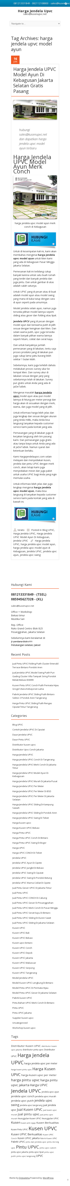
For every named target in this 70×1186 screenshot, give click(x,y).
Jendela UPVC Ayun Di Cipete (27, 862)
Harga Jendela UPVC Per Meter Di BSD (31, 791)
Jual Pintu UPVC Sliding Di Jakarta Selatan (33, 922)
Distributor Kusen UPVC (26, 1046)
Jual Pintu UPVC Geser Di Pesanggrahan (32, 902)
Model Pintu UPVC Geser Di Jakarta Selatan (34, 992)
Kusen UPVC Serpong (23, 967)
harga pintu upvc (25, 1080)
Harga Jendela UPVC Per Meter (28, 786)
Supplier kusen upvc (22, 1017)
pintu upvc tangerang (25, 1156)
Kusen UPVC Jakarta (22, 957)
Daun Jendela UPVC (22, 734)
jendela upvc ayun (50, 1091)
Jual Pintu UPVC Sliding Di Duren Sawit (31, 917)
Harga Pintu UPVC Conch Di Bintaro (30, 837)
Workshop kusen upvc (24, 1027)
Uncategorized (20, 1022)
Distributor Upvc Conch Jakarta (28, 749)
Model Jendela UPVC (22, 977)
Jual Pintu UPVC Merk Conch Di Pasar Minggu (35, 907)
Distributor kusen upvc (24, 744)
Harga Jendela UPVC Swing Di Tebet (30, 817)
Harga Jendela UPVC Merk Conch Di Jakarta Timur (34, 766)
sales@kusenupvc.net (22, 605)
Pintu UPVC (18, 1007)
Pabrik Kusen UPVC (48, 1138)
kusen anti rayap (28, 1123)
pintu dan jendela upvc (36, 1142)
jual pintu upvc (28, 1114)
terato (21, 530)
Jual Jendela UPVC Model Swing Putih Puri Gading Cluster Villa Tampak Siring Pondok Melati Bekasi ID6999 (34, 676)
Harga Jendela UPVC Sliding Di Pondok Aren (34, 812)
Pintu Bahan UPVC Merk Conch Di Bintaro (33, 1002)
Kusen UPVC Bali (20, 932)
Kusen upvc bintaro (22, 942)
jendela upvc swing (30, 554)
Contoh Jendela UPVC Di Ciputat (28, 729)
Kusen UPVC (18, 927)
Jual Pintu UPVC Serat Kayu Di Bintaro (31, 912)
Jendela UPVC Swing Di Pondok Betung (32, 877)
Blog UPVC (48, 530)
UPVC (39, 1156)
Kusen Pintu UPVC (19, 1129)
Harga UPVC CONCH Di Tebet (27, 852)
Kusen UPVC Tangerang (24, 972)
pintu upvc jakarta (19, 1152)
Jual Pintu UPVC (20, 892)
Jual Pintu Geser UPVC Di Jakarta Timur (32, 887)
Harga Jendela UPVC (24, 533)
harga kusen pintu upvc (21, 1069)
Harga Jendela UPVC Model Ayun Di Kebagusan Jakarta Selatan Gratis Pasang (34, 80)
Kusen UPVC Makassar (24, 962)
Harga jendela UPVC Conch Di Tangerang (33, 759)
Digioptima (24, 1178)
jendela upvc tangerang (31, 1105)
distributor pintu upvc (33, 1049)
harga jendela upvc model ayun (38, 544)
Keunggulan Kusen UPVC (29, 1118)
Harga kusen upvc (21, 822)
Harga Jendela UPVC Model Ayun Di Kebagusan (30, 774)
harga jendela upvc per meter (40, 1063)
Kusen (15, 1122)
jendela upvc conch (22, 1096)
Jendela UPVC (20, 540)
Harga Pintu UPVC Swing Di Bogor (29, 842)
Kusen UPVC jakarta (29, 1138)
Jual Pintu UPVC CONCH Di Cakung (29, 897)
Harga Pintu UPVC (21, 832)
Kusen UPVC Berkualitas (26, 1134)
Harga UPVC (18, 847)
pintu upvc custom (48, 1148)
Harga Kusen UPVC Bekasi (25, 827)
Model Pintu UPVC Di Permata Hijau (30, 987)
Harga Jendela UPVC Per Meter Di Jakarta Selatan (33, 798)
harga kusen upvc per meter (39, 1075)
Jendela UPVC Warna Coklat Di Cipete (31, 882)
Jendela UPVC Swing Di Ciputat (27, 872)
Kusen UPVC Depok (22, 952)
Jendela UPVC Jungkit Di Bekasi (28, 867)
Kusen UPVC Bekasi (22, 937)
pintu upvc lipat (36, 1152)
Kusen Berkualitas (47, 1122)
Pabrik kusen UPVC (22, 997)
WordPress (48, 1178)
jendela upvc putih (22, 1100)
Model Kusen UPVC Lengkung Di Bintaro (32, 982)
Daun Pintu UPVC (21, 739)
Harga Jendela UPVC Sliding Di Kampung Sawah (32, 806)
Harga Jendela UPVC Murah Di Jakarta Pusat (34, 781)
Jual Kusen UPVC (29, 1109)
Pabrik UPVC (18, 1141)
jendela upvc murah (45, 1096)
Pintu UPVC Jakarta (22, 1012)
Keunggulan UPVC (50, 1118)
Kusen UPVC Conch (22, 947)
